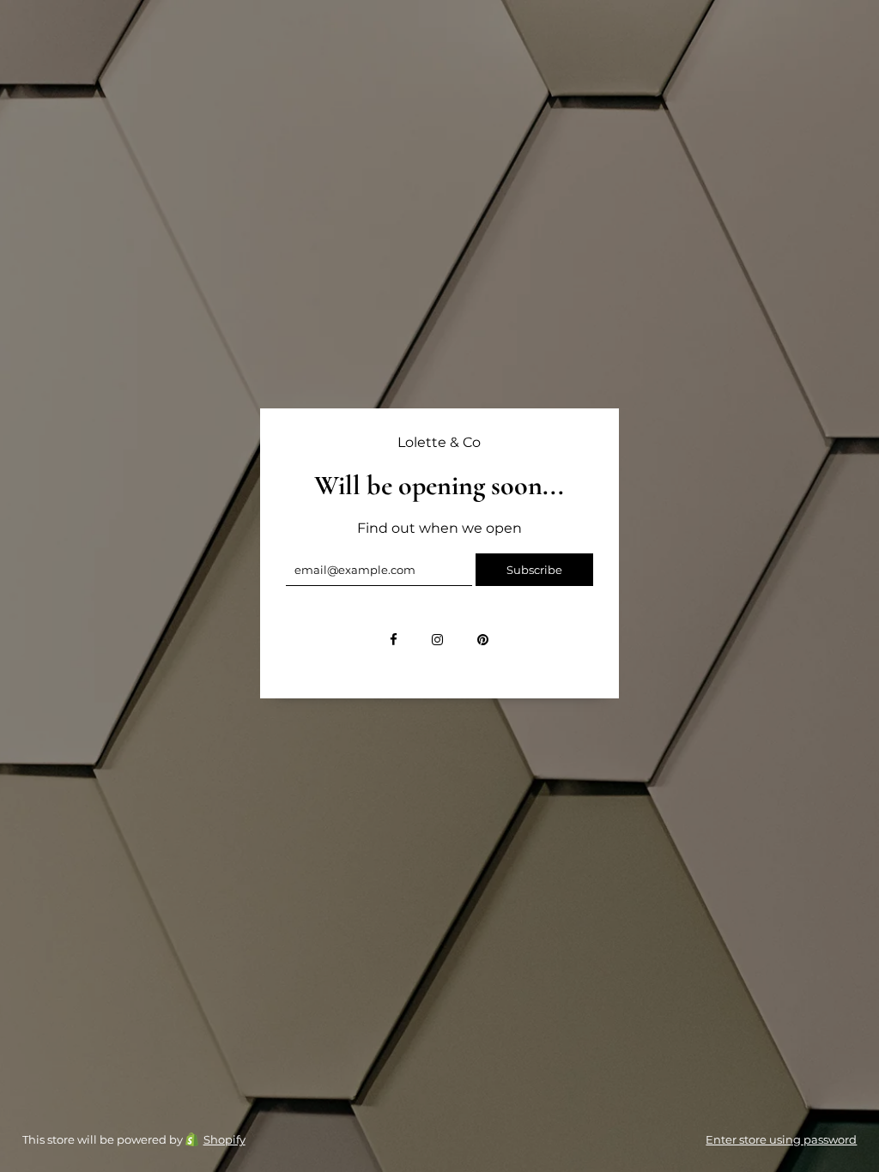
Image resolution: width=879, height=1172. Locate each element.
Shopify (224, 1139)
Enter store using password (781, 1139)
